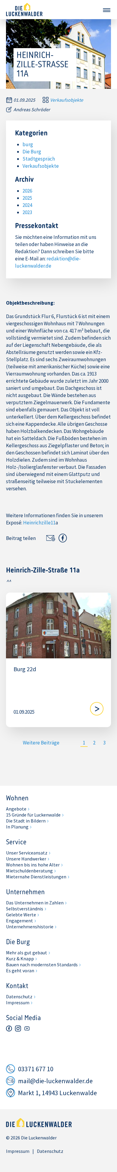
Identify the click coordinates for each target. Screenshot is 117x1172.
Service (16, 842)
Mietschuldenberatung (29, 871)
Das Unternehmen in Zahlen (35, 903)
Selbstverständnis (24, 909)
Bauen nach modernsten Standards (42, 964)
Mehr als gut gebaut (26, 953)
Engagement (19, 921)
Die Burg (31, 151)
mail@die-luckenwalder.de (55, 1081)
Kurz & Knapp (20, 959)
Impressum (17, 1002)
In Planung (17, 827)
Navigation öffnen (106, 10)
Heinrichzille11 (39, 522)
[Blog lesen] (97, 708)
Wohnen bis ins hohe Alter (33, 865)
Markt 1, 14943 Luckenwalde (57, 1093)
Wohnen (17, 798)
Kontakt (17, 986)
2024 (27, 205)
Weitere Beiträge (41, 742)
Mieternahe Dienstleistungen (36, 877)
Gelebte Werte (21, 915)
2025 (27, 198)
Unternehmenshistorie (29, 927)
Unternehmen (25, 892)
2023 (27, 212)
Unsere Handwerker (26, 859)
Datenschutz (19, 996)
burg (27, 144)
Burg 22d (25, 669)
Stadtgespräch (38, 158)
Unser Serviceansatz (26, 853)
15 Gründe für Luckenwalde (33, 815)
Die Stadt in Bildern (26, 821)
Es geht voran (20, 970)
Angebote (16, 809)
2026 (27, 190)
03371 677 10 (35, 1069)
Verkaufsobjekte (66, 100)
